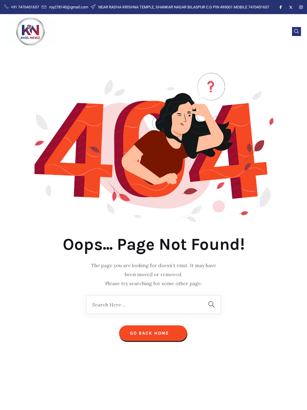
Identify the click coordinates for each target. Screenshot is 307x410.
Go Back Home (150, 333)
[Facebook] (280, 7)
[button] (296, 31)
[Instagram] (301, 7)
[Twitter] (290, 7)
